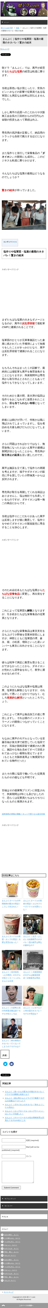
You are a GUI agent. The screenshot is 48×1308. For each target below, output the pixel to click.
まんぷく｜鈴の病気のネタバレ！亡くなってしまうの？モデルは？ (11, 1043)
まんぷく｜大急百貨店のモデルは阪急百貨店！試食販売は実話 (32, 975)
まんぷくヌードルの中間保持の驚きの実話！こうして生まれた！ (11, 904)
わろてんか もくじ (11, 1248)
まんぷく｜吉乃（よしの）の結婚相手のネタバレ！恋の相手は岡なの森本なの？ (32, 940)
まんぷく (5, 49)
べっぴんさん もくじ (12, 1242)
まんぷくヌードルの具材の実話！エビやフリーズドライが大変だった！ (32, 905)
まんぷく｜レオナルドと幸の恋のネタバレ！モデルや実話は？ (32, 1011)
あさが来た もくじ (11, 1235)
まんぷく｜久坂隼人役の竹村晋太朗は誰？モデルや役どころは (11, 1011)
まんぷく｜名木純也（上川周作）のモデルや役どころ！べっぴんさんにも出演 (11, 976)
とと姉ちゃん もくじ (12, 1238)
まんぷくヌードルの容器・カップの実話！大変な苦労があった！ (11, 939)
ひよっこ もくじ (10, 1245)
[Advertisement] (22, 293)
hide (14, 242)
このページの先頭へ (26, 1305)
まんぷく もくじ (10, 1255)
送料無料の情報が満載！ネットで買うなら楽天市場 (23, 814)
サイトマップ (8, 1292)
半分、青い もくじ (11, 1252)
